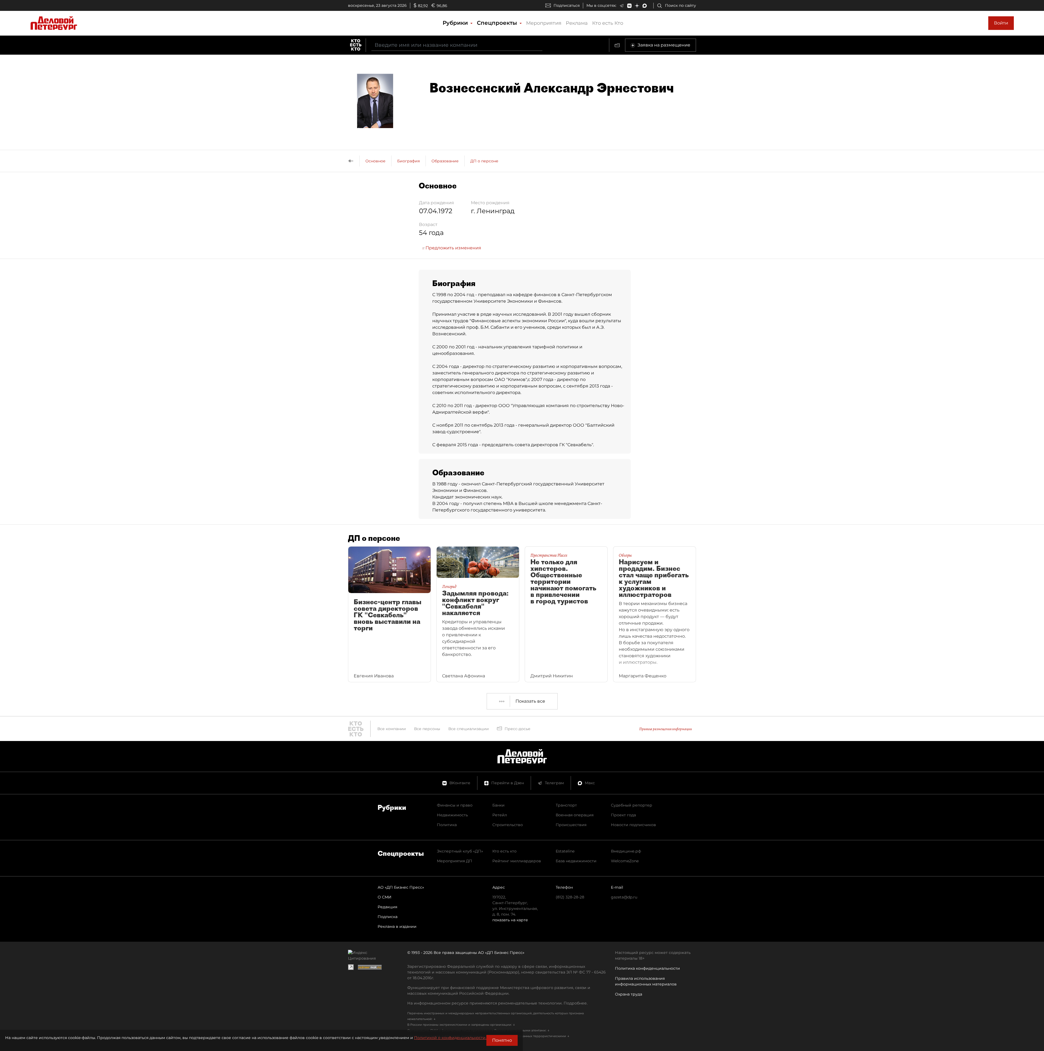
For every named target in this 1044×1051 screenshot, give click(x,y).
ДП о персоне (484, 161)
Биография (408, 161)
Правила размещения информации (665, 728)
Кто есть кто (504, 851)
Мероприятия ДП (454, 860)
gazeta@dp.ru (624, 897)
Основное (375, 161)
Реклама (577, 23)
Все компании (391, 728)
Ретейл (499, 815)
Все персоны (427, 728)
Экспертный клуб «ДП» (460, 851)
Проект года (623, 815)
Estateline (565, 851)
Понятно (502, 1040)
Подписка (387, 916)
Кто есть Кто (607, 23)
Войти (1001, 23)
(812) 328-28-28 (570, 897)
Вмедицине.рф (626, 851)
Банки (498, 805)
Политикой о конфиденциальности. (450, 1037)
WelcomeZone (625, 860)
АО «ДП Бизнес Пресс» (401, 887)
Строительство (507, 824)
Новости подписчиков (633, 824)
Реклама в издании (397, 926)
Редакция (387, 906)
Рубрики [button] (456, 23)
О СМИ (384, 897)
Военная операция (575, 815)
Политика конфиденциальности (647, 968)
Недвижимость (452, 815)
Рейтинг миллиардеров (516, 860)
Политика (447, 824)
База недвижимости (576, 860)
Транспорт (566, 805)
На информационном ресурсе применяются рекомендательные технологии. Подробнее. (497, 1003)
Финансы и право (455, 805)
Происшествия (571, 824)
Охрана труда (628, 994)
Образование (445, 161)
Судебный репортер (631, 805)
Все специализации (468, 728)
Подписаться (567, 5)
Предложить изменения (452, 247)
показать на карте (510, 919)
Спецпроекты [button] (498, 23)
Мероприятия (543, 23)
